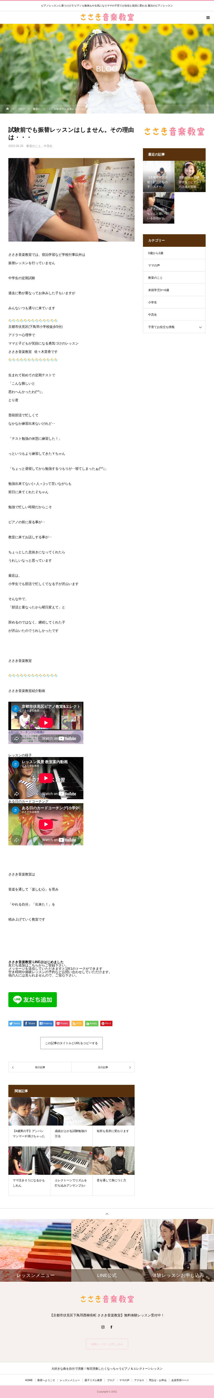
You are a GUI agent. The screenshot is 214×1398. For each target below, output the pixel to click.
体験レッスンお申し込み (107, 1344)
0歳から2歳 (155, 253)
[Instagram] (103, 1327)
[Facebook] (111, 1327)
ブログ (111, 1380)
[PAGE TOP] (107, 1213)
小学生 (152, 302)
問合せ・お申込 (158, 1380)
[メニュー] (207, 17)
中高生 (48, 146)
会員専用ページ (180, 1380)
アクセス (139, 1380)
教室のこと (33, 146)
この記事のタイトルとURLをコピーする (71, 1043)
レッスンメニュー (70, 1380)
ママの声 (154, 265)
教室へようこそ (46, 1380)
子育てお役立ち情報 (161, 327)
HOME (29, 1380)
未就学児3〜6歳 (158, 290)
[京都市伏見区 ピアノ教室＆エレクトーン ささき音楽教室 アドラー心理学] (107, 1299)
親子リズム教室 (93, 1380)
